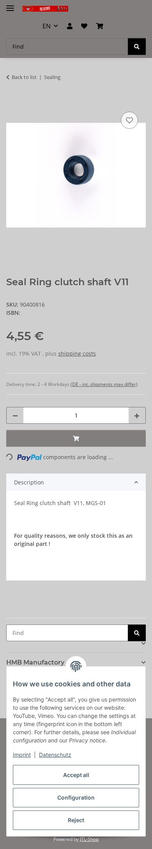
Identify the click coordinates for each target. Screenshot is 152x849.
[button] (70, 26)
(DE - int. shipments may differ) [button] (104, 384)
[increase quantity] (136, 415)
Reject (76, 820)
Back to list (24, 77)
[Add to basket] (12, 101)
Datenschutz (55, 754)
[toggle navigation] (10, 5)
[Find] (137, 46)
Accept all (76, 775)
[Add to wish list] (129, 120)
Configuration (76, 797)
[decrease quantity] (15, 415)
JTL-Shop (89, 839)
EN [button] (46, 26)
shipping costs (77, 353)
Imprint (22, 754)
